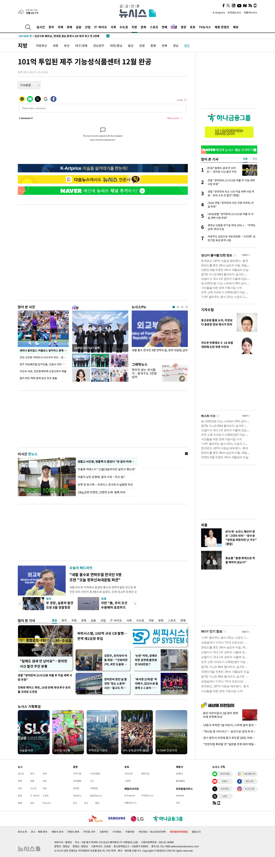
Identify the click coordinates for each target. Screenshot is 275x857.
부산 (67, 45)
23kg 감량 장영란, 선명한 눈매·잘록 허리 (101, 492)
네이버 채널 (225, 773)
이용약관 (129, 831)
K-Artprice (219, 12)
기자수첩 (207, 309)
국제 (60, 27)
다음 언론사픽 (249, 773)
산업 (88, 27)
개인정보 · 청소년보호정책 (152, 831)
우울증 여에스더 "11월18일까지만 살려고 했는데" (107, 469)
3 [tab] (182, 307)
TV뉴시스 (205, 27)
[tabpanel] (160, 333)
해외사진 (145, 773)
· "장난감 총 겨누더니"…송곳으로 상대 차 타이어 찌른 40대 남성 (229, 731)
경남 (175, 45)
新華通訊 (180, 781)
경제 (69, 27)
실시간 (40, 27)
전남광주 (98, 45)
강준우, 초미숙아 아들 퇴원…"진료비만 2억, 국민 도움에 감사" (116, 660)
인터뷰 (76, 788)
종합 (54, 620)
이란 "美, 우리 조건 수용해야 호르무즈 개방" (114, 607)
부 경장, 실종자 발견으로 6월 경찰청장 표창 (59, 607)
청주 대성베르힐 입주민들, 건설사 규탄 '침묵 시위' (44, 364)
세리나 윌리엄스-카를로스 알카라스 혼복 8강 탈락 (44, 350)
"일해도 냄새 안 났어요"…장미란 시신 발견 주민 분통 (43, 663)
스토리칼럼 (95, 773)
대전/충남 (116, 45)
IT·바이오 (100, 27)
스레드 (224, 796)
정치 (51, 27)
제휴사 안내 (57, 831)
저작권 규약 (89, 831)
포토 (192, 27)
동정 (97, 803)
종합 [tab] (254, 159)
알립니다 (196, 831)
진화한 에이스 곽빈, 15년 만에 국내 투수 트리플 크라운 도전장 (44, 689)
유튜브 (224, 781)
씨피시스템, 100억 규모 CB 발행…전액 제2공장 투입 (102, 636)
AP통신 (179, 773)
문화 (143, 27)
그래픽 (127, 781)
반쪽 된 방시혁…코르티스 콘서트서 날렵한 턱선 (105, 484)
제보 (236, 27)
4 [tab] (186, 307)
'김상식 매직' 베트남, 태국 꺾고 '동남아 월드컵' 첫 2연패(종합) (60, 36)
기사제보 (116, 831)
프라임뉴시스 (234, 12)
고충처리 (103, 831)
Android (180, 795)
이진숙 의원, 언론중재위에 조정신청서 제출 (43, 371)
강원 (142, 45)
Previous (20, 604)
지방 (134, 27)
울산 (131, 45)
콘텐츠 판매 (73, 831)
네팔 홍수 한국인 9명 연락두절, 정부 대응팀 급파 (160, 350)
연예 (164, 27)
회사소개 (22, 831)
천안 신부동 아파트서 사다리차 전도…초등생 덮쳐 (44, 357)
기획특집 (94, 788)
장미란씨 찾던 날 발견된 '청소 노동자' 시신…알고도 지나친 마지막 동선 (115, 683)
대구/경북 (81, 45)
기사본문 (25, 85)
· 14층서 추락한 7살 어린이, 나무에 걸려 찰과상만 (229, 725)
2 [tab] (178, 307)
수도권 (124, 27)
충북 (153, 45)
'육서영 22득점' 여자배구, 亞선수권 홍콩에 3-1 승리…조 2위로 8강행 (147, 683)
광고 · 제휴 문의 (39, 831)
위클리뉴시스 (250, 12)
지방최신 (41, 45)
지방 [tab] (245, 159)
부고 (86, 803)
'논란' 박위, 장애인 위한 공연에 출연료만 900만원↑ (146, 660)
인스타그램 (249, 788)
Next (135, 604)
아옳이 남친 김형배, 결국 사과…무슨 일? (101, 477)
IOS (178, 802)
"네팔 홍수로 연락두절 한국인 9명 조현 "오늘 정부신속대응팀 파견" (95, 577)
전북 (164, 45)
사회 (113, 27)
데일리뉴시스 (96, 795)
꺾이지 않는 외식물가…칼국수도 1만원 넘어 (144, 373)
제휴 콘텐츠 (222, 27)
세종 (55, 45)
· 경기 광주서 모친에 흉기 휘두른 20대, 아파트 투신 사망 (229, 738)
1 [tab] (173, 307)
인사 (75, 803)
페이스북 (249, 781)
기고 (92, 781)
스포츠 (154, 27)
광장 (183, 27)
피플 (204, 524)
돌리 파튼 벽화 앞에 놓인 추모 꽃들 (38, 378)
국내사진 (128, 773)
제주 (187, 45)
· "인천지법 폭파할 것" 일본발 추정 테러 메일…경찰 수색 (229, 744)
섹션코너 (77, 795)
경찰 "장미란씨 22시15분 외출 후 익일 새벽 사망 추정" (45, 677)
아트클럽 (77, 781)
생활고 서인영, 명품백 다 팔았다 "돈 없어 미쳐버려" (107, 461)
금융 (78, 27)
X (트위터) (225, 788)
